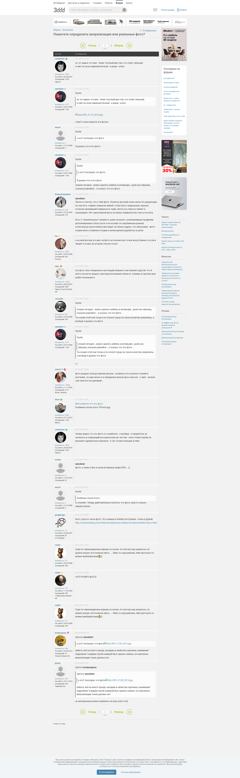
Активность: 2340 (62, 252)
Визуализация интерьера (172, 338)
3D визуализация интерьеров (169, 318)
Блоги (129, 3)
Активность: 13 (61, 531)
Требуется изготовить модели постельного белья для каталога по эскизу (171, 277)
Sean (57, 399)
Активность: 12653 (62, 385)
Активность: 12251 (62, 282)
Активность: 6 (60, 475)
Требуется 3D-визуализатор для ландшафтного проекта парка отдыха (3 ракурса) (172, 266)
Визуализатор (167, 231)
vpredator (59, 89)
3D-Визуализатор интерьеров (169, 285)
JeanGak (59, 299)
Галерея (97, 3)
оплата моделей (171, 87)
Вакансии (166, 256)
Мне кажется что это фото (89, 403)
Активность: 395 (61, 210)
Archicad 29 (168, 132)
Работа (108, 3)
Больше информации (130, 772)
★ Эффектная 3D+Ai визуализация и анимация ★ (170, 325)
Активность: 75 (61, 561)
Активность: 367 (61, 679)
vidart (57, 573)
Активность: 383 (61, 649)
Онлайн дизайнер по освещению (170, 236)
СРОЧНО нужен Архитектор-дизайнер (171, 303)
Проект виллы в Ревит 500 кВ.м (173, 242)
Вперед (118, 45)
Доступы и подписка (79, 3)
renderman (60, 59)
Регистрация (167, 10)
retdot (57, 545)
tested (58, 460)
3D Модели (59, 3)
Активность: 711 (61, 588)
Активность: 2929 (62, 415)
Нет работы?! (169, 78)
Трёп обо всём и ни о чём (174, 116)
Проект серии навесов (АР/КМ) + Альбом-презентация (171, 224)
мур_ (57, 266)
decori (58, 127)
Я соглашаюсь (106, 772)
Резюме (165, 311)
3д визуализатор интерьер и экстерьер (173, 332)
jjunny (57, 663)
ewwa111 (59, 369)
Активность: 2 (60, 143)
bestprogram (60, 633)
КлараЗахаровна (63, 194)
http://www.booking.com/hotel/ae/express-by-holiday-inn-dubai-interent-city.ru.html (116, 522)
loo (56, 236)
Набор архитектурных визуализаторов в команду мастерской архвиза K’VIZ (171, 294)
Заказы (165, 217)
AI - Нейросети (170, 105)
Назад (92, 45)
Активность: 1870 (62, 74)
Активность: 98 (61, 314)
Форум (119, 3)
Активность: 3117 (62, 104)
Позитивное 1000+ (171, 83)
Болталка (68, 30)
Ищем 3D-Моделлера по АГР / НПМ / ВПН (172, 248)
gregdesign (60, 515)
